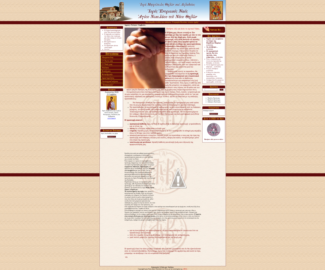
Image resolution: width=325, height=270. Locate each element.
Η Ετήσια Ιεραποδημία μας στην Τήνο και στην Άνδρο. (112, 31)
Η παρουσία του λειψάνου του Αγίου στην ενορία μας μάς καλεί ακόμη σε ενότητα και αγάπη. (112, 37)
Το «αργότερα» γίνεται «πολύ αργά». (111, 46)
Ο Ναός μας (163, 267)
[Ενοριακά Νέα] (213, 32)
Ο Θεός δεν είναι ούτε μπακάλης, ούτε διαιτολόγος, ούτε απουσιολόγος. (214, 75)
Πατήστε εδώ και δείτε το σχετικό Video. (183, 29)
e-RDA (185, 269)
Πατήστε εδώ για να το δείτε (213, 139)
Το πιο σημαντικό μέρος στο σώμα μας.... (214, 66)
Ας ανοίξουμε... (212, 48)
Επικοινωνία (155, 267)
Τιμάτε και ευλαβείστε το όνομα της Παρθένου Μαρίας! (214, 42)
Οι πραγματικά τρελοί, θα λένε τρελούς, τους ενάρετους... (214, 54)
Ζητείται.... (107, 49)
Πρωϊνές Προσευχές (214, 98)
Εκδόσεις (171, 267)
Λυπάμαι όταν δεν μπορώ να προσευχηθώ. (214, 81)
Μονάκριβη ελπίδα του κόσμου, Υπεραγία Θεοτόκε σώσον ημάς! (165, 22)
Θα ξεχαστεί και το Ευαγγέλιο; (110, 43)
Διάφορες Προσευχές (214, 102)
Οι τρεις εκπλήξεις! (212, 69)
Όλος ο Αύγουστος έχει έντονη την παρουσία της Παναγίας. (213, 61)
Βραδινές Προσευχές (214, 100)
